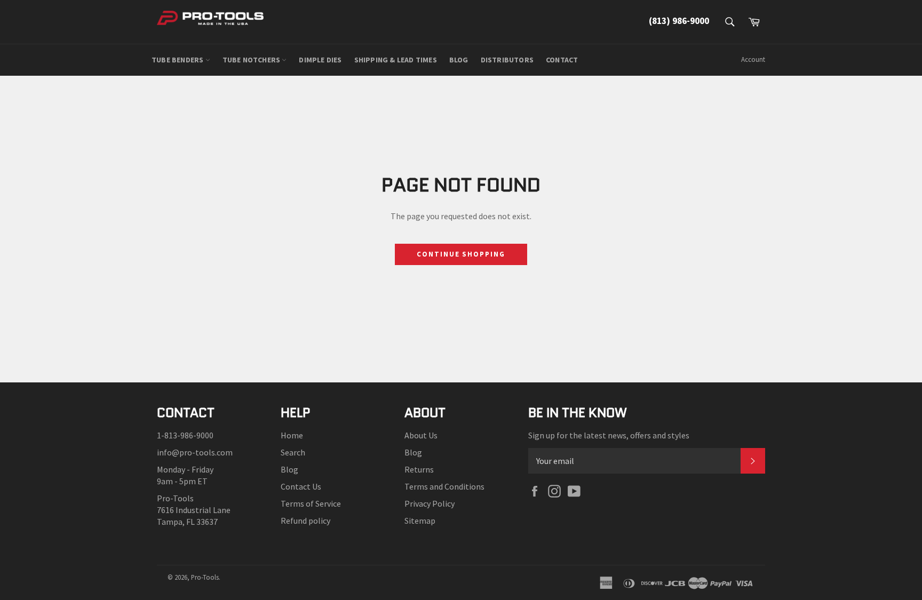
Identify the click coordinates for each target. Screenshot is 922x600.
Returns (419, 469)
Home (292, 435)
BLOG (458, 60)
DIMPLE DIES (320, 60)
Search (293, 452)
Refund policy (305, 520)
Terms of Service (311, 503)
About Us (421, 435)
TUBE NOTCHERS (252, 60)
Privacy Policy (429, 503)
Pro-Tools (205, 577)
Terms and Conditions (444, 486)
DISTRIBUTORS (507, 60)
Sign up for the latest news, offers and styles (608, 435)
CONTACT (562, 60)
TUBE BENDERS (178, 60)
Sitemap (419, 520)
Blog (289, 469)
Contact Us (301, 486)
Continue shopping (461, 254)
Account (753, 59)
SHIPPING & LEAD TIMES (395, 60)
